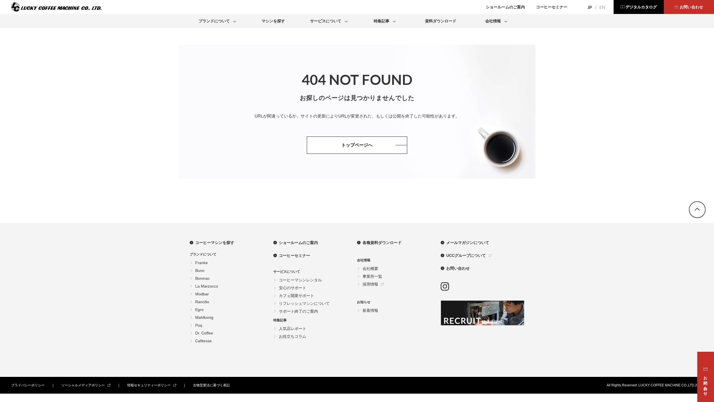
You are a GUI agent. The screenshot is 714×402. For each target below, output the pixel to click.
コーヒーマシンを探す (214, 242)
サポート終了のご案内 (298, 311)
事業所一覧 (372, 276)
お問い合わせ (458, 268)
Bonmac (202, 278)
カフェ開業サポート (296, 295)
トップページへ (357, 145)
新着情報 (370, 310)
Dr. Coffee (204, 333)
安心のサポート (292, 288)
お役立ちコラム (292, 336)
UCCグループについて (466, 255)
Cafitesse (203, 341)
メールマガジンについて (467, 242)
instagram (445, 286)
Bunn (199, 270)
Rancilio (202, 302)
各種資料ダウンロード (382, 242)
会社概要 (370, 268)
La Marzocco (206, 286)
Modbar (202, 294)
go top (697, 209)
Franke (201, 262)
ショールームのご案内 (298, 242)
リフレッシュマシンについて (304, 303)
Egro (199, 309)
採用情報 (370, 284)
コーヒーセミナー (294, 255)
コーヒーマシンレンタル (300, 280)
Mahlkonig (204, 317)
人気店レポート (292, 328)
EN (602, 7)
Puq (198, 325)
